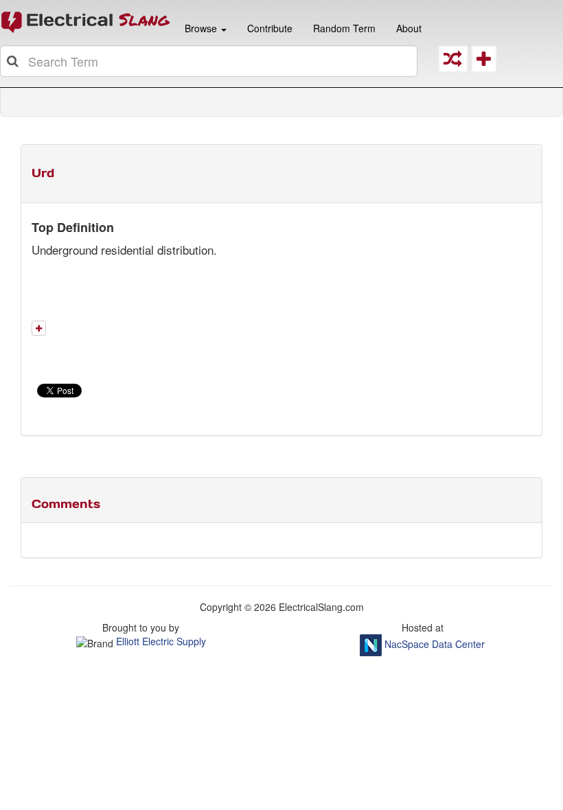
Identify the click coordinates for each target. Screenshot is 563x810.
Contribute (269, 28)
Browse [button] (201, 28)
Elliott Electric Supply (161, 641)
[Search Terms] (14, 61)
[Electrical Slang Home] (86, 21)
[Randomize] (453, 62)
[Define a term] (484, 62)
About (409, 28)
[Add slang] (39, 328)
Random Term (344, 28)
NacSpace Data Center (434, 644)
